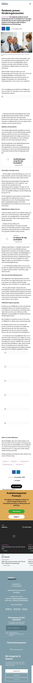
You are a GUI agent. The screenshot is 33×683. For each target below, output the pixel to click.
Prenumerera (16, 511)
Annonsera (24, 609)
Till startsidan (16, 486)
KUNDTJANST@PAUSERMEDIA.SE (20, 598)
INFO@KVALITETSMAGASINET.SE (20, 600)
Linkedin (17, 646)
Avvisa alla (16, 679)
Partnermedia (17, 609)
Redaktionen (9, 609)
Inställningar (16, 675)
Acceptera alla (16, 671)
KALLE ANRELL (16, 592)
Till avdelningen (26, 527)
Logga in (16, 517)
